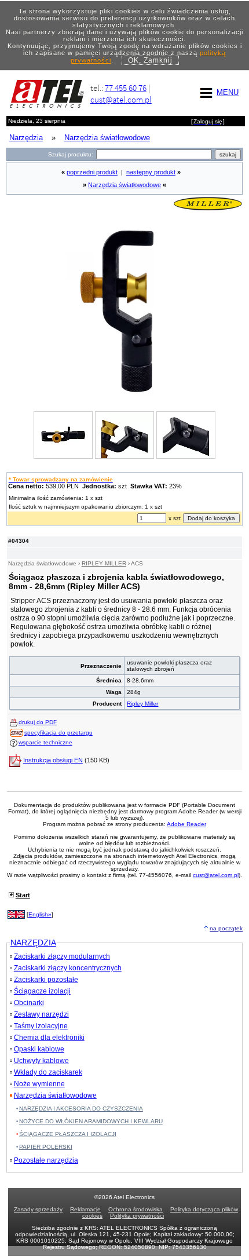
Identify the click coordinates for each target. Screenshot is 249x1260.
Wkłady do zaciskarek (48, 1072)
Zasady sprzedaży (38, 1209)
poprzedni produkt (92, 172)
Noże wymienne (39, 1084)
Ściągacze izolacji (42, 991)
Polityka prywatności (137, 1215)
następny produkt (150, 172)
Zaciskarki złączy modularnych (62, 956)
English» (40, 914)
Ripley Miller (142, 703)
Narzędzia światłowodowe (124, 184)
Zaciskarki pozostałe (46, 980)
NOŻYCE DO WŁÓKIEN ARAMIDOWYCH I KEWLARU (91, 1121)
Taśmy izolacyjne (41, 1026)
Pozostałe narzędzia (46, 1160)
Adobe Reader (186, 824)
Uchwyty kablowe (41, 1061)
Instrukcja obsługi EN (53, 760)
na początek (226, 928)
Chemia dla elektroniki (49, 1037)
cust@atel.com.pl (121, 99)
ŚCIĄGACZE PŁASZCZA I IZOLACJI (67, 1134)
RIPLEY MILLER (104, 563)
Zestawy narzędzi (41, 1014)
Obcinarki (29, 1003)
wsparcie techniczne (45, 742)
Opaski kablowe (39, 1049)
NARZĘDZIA (33, 942)
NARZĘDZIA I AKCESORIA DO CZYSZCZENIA (81, 1108)
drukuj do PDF (38, 722)
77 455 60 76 (126, 87)
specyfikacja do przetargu (58, 732)
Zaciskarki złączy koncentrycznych (68, 968)
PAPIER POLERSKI (45, 1147)
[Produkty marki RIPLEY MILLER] (208, 208)
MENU (228, 92)
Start (23, 895)
